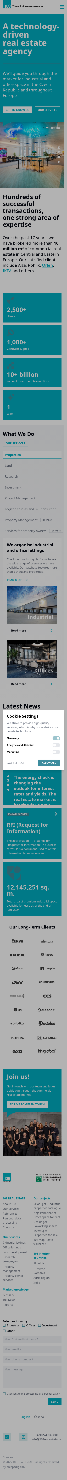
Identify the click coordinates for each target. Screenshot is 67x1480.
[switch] (56, 738)
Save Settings (15, 762)
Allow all (49, 762)
